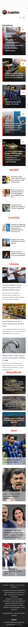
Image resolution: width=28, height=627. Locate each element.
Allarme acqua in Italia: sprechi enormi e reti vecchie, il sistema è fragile (13, 358)
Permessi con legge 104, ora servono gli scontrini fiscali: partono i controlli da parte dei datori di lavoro (13, 128)
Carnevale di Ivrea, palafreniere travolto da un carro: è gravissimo (18, 206)
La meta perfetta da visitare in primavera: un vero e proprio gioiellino (14, 420)
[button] (20, 17)
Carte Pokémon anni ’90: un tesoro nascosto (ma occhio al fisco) (13, 324)
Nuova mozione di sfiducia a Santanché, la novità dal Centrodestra (18, 253)
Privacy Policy (20, 585)
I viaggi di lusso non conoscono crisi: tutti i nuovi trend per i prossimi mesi (14, 404)
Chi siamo (5, 585)
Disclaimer (14, 587)
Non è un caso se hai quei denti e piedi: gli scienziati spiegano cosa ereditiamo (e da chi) (17, 193)
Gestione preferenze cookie (21, 625)
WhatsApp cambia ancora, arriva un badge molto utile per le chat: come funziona (14, 75)
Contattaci (14, 615)
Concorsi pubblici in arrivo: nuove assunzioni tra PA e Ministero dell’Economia (12, 287)
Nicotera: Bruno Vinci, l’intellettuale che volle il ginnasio (18, 241)
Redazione (12, 585)
